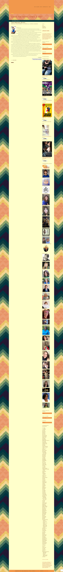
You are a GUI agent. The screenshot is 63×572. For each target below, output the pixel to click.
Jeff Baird (43, 472)
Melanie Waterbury (44, 510)
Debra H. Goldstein (44, 450)
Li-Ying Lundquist (44, 494)
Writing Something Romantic (45, 551)
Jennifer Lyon (43, 476)
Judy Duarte (43, 484)
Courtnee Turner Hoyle (45, 446)
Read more (14, 60)
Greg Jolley (43, 465)
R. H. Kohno (43, 531)
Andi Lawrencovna (44, 436)
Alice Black (44, 520)
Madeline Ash (43, 504)
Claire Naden (43, 445)
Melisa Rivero (43, 511)
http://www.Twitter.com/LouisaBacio (37, 59)
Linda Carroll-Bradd (44, 495)
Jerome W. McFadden (44, 477)
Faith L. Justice (44, 462)
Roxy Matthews (44, 537)
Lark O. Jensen (44, 499)
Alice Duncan (43, 433)
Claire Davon (43, 444)
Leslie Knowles (44, 493)
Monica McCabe (44, 516)
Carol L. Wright (44, 441)
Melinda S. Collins (45, 525)
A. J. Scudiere (44, 428)
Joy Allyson (43, 483)
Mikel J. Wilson (44, 514)
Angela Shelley (44, 552)
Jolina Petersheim (44, 481)
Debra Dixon (43, 449)
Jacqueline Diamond (44, 468)
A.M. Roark (43, 430)
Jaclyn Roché (43, 467)
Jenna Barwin (43, 473)
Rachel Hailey (44, 532)
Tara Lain (43, 546)
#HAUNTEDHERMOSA (46, 79)
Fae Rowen (43, 461)
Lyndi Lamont (44, 497)
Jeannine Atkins (44, 471)
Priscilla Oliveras (44, 530)
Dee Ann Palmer (44, 452)
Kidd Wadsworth (44, 487)
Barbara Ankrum (44, 439)
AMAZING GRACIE (45, 58)
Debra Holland (44, 451)
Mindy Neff (43, 515)
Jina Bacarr (43, 479)
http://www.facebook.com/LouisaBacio (36, 58)
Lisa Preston (43, 500)
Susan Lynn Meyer (44, 543)
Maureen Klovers (44, 508)
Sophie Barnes (44, 541)
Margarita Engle (44, 505)
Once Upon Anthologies (45, 519)
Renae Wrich (43, 536)
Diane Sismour (44, 455)
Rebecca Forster (44, 535)
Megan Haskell (44, 509)
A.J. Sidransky (44, 429)
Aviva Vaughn (43, 438)
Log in (43, 25)
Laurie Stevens (44, 492)
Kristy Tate (43, 489)
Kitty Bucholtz (43, 488)
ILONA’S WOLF (44, 139)
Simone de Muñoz (44, 540)
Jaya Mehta (43, 470)
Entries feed (43, 26)
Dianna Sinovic (44, 456)
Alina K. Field (43, 434)
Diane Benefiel (44, 454)
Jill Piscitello (43, 478)
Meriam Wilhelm (44, 513)
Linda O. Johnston (44, 498)
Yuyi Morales (43, 556)
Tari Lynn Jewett (44, 547)
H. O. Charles (44, 466)
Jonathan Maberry (44, 482)
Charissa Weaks (45, 521)
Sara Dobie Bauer (45, 526)
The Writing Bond (18, 23)
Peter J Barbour (44, 529)
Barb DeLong (44, 553)
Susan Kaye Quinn (44, 542)
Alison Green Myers (44, 435)
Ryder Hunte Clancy (44, 538)
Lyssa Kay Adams (44, 503)
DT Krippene (43, 457)
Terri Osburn (43, 548)
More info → (43, 77)
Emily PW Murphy (44, 460)
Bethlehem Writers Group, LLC (45, 440)
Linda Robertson (45, 524)
